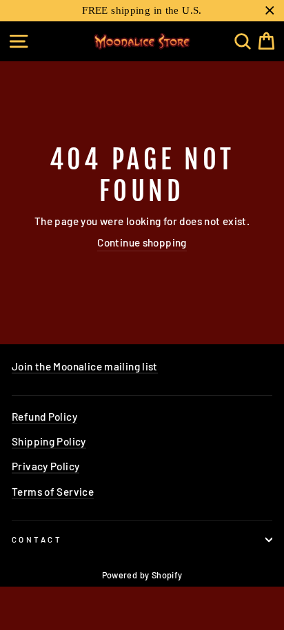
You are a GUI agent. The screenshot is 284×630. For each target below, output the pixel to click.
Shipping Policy (49, 441)
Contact (37, 539)
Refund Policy (44, 416)
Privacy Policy (45, 466)
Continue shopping (142, 242)
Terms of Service (53, 491)
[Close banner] (270, 11)
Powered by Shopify (142, 574)
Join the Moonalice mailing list (85, 366)
